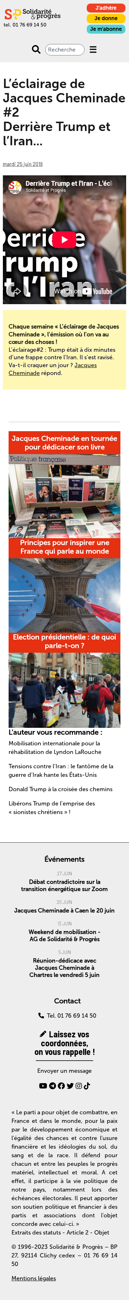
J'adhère (106, 8)
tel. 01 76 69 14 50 (25, 25)
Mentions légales (33, 1278)
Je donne (106, 18)
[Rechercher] (36, 50)
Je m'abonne (106, 29)
